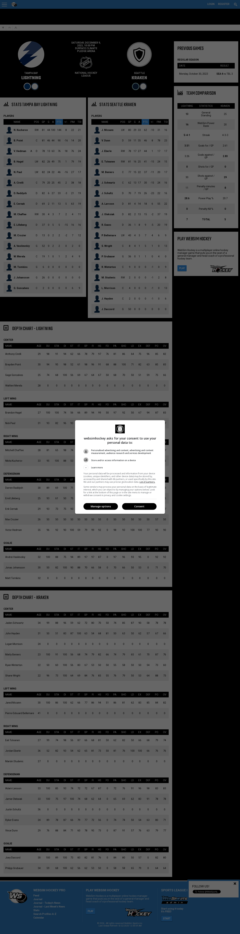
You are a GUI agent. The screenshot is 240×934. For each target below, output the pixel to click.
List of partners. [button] (147, 481)
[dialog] (120, 467)
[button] (120, 467)
